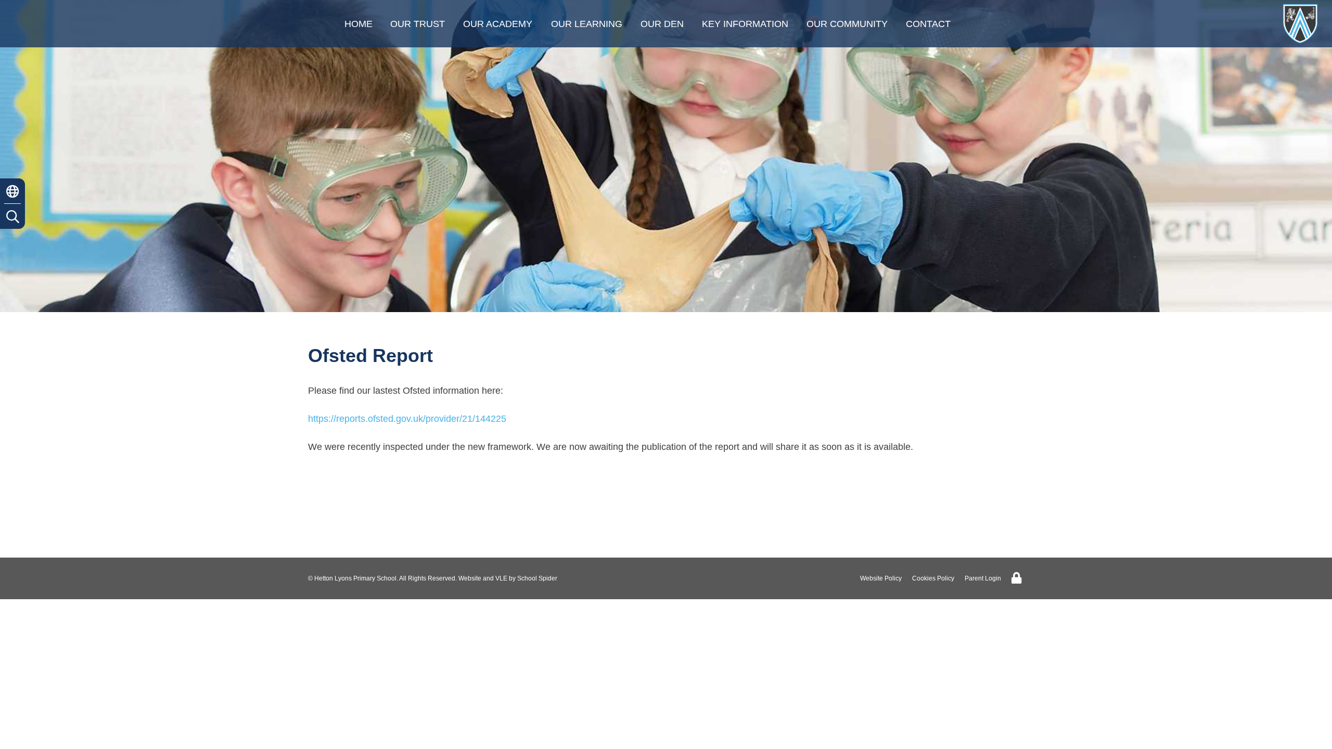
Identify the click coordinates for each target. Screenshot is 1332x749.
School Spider (537, 578)
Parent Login (983, 578)
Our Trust (417, 24)
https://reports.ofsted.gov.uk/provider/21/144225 (407, 419)
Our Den (662, 24)
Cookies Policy (933, 578)
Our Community (847, 24)
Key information (745, 24)
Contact (928, 24)
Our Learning (586, 24)
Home (358, 24)
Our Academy (497, 24)
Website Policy (881, 578)
